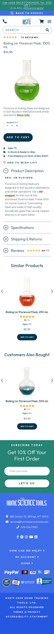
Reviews (31, 251)
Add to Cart (27, 337)
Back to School (29, 13)
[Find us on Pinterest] (22, 537)
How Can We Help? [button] (26, 550)
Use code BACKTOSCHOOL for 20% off (27, 4)
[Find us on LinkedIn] (36, 537)
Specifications (22, 227)
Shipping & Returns (26, 239)
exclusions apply (33, 8)
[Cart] (41, 21)
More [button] (25, 563)
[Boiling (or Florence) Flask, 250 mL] (27, 293)
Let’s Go (27, 483)
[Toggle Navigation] (49, 21)
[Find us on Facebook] (18, 537)
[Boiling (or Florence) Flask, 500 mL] (27, 382)
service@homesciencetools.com (29, 521)
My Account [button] (25, 556)
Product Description (27, 170)
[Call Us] (5, 21)
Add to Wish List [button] (21, 162)
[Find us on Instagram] (26, 537)
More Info (23, 115)
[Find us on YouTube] (31, 537)
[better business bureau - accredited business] (44, 582)
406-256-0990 (29, 527)
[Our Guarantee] (6, 582)
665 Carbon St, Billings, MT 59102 (29, 516)
